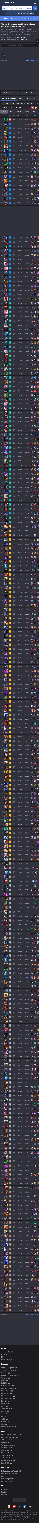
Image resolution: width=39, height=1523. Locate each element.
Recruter (4, 1494)
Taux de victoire (19, 116)
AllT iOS (4, 1442)
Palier (10, 116)
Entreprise (4, 1354)
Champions (7, 19)
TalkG (3, 1419)
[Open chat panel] (37, 41)
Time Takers (5, 1409)
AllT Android (5, 1440)
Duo (2, 1416)
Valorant (4, 1378)
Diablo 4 (4, 1403)
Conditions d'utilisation (9, 1474)
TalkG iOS (4, 1458)
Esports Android (6, 1460)
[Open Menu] (35, 2)
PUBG (3, 1380)
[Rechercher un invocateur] (29, 8)
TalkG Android (6, 1455)
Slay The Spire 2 (6, 1396)
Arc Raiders (5, 1393)
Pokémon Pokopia (7, 1388)
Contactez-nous (6, 1481)
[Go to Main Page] (5, 2)
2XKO (3, 1406)
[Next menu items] (28, 18)
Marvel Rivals (5, 1391)
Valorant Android (7, 1445)
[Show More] (12, 2)
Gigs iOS (4, 1453)
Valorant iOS (5, 1447)
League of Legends (7, 1368)
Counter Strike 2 (6, 1398)
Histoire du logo (6, 1359)
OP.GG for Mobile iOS (8, 1437)
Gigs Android (5, 1450)
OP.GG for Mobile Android (9, 1435)
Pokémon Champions (8, 1375)
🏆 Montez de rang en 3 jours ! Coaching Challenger (18, 13)
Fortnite (4, 1401)
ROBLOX (4, 1383)
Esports (3, 1421)
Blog (2, 1357)
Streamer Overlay (7, 1427)
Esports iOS (5, 1463)
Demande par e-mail (8, 1479)
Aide (2, 1476)
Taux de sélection (27, 116)
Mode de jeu (20, 19)
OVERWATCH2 (6, 1386)
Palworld (4, 1373)
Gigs (2, 1424)
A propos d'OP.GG (7, 1352)
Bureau (3, 1411)
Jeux (3, 1414)
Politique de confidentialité (11, 1471)
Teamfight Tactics (7, 1370)
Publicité (4, 1492)
